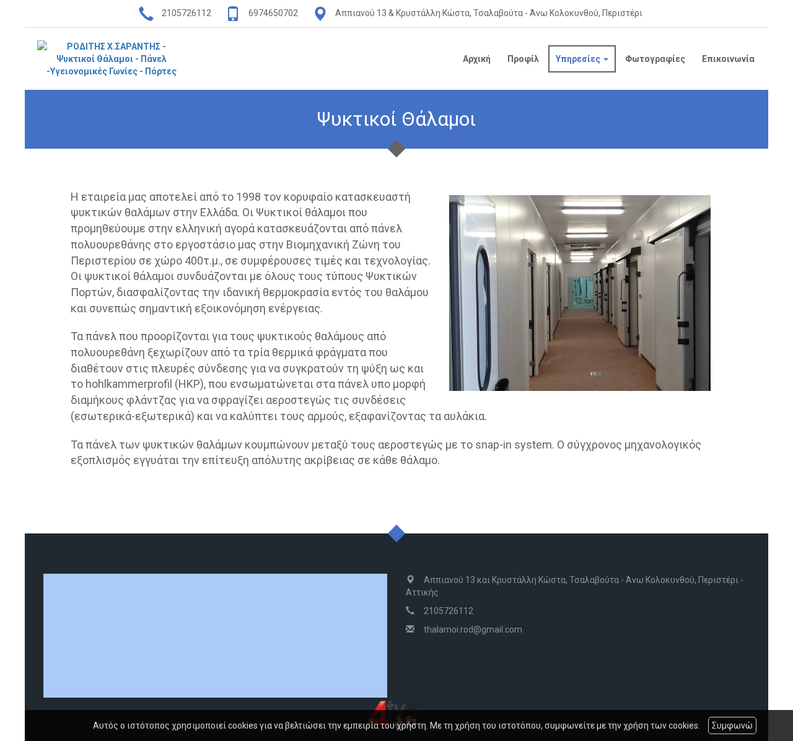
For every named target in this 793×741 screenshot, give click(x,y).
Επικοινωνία (728, 59)
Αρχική (477, 59)
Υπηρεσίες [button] (579, 59)
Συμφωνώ (732, 725)
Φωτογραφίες (655, 59)
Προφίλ (523, 59)
